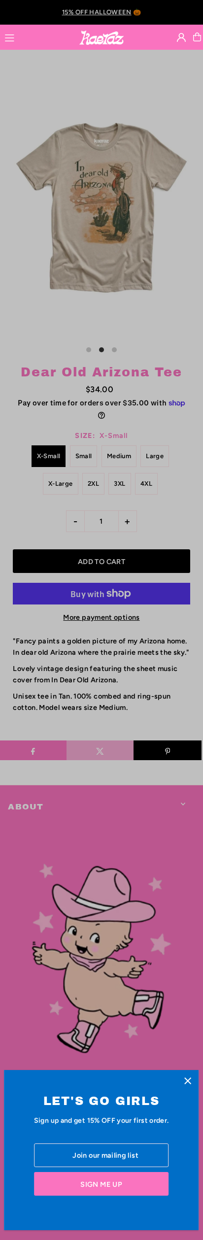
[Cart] (197, 37)
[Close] (187, 1081)
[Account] (181, 37)
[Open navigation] (37, 36)
